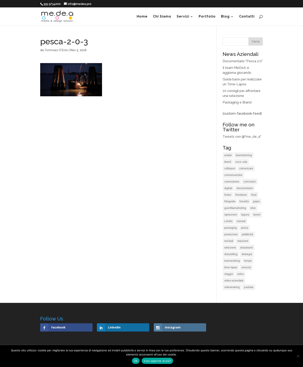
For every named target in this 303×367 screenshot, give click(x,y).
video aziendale (233, 280)
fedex (227, 194)
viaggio (228, 274)
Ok (136, 360)
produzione (231, 234)
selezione (230, 247)
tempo (248, 260)
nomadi (241, 221)
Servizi (183, 16)
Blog (225, 16)
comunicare (246, 168)
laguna (245, 214)
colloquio (229, 168)
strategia (247, 254)
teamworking (232, 260)
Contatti (247, 16)
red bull (228, 241)
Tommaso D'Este (56, 50)
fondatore (241, 194)
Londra (228, 221)
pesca (244, 227)
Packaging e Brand (237, 102)
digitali (228, 188)
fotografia (229, 201)
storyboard (246, 247)
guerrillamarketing (235, 208)
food (253, 194)
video (240, 274)
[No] (298, 356)
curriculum (249, 181)
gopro (256, 201)
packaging (230, 227)
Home (142, 16)
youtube (249, 287)
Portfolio (207, 16)
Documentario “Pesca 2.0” (243, 61)
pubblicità (247, 234)
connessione (231, 181)
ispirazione (230, 214)
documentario (244, 188)
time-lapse (230, 267)
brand (227, 161)
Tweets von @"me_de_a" (242, 137)
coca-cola (241, 161)
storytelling (230, 254)
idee (253, 208)
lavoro (256, 214)
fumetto (244, 201)
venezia (246, 267)
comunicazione (233, 175)
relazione (242, 241)
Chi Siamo (162, 16)
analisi (228, 155)
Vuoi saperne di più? (157, 360)
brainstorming (244, 155)
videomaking (232, 287)
